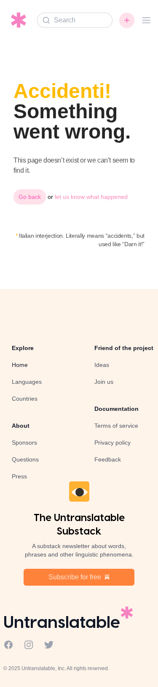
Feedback (107, 459)
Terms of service (116, 425)
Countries (24, 398)
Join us (103, 381)
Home (20, 364)
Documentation (116, 408)
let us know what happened (91, 196)
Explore (23, 348)
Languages (27, 381)
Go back (30, 196)
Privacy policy (112, 442)
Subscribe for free (74, 577)
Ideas (101, 364)
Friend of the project (123, 348)
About (20, 425)
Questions (25, 459)
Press (19, 476)
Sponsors (24, 442)
